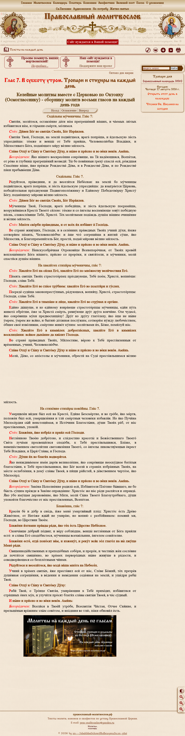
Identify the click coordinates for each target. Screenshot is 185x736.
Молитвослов (42, 3)
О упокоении (155, 3)
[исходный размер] (181, 703)
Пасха (140, 3)
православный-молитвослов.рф (92, 714)
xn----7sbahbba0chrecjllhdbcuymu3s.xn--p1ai (100, 733)
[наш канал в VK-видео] (171, 49)
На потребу (100, 9)
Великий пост (125, 3)
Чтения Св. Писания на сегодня (162, 106)
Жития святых (119, 9)
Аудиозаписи (82, 9)
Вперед (84, 110)
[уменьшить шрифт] (181, 697)
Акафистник (106, 3)
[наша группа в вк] (156, 49)
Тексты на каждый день (26, 49)
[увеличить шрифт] (181, 709)
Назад (55, 110)
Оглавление (69, 110)
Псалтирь (75, 3)
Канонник (89, 3)
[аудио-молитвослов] (148, 49)
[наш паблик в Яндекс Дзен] (163, 49)
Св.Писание (63, 9)
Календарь (60, 3)
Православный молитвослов (92, 17)
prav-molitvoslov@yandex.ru (97, 722)
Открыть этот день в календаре (162, 96)
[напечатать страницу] (179, 49)
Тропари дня (162, 79)
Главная (26, 3)
